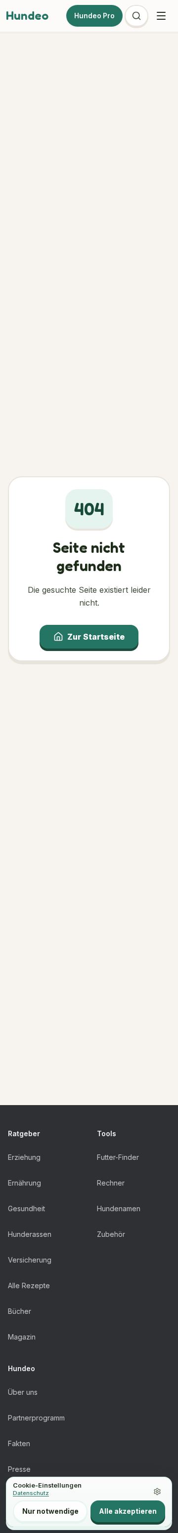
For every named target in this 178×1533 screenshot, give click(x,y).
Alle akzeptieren (128, 1511)
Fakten (19, 1443)
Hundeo (27, 15)
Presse (19, 1469)
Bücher (19, 1311)
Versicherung (29, 1260)
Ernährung (24, 1183)
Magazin (22, 1337)
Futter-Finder (118, 1157)
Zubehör (111, 1234)
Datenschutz (31, 1493)
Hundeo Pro (94, 16)
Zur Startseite (96, 637)
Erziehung (24, 1157)
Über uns (23, 1392)
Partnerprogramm (36, 1418)
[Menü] (161, 16)
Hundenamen (118, 1208)
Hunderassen (29, 1234)
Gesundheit (26, 1208)
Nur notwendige (50, 1511)
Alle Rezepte (29, 1285)
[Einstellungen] (157, 1491)
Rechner (111, 1183)
